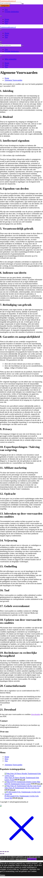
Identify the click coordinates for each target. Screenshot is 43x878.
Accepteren (32, 859)
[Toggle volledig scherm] (3, 851)
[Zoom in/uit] (1, 851)
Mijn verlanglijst (10, 59)
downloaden (35, 714)
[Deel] (5, 851)
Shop (6, 21)
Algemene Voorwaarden (13, 765)
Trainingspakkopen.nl (8, 1)
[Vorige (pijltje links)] (1, 853)
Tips (6, 10)
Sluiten (2, 875)
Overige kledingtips (12, 12)
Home (7, 19)
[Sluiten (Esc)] (8, 851)
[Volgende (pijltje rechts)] (3, 853)
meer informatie (21, 859)
